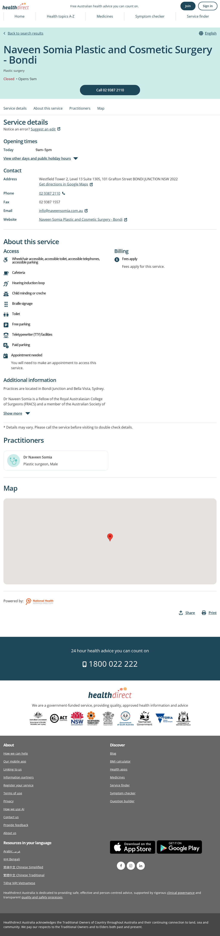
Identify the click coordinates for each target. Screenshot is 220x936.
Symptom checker (150, 16)
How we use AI (13, 809)
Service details (15, 108)
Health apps (118, 769)
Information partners (18, 777)
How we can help (15, 753)
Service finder (198, 16)
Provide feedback (15, 825)
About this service (48, 108)
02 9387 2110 (49, 193)
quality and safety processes (42, 897)
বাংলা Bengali (11, 859)
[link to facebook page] (121, 866)
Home (19, 16)
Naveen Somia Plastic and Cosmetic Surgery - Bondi (80, 219)
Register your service (18, 785)
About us (9, 833)
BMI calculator (120, 761)
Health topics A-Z (60, 16)
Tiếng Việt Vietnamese (19, 883)
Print (213, 612)
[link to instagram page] (131, 866)
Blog (113, 753)
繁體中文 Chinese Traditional (23, 875)
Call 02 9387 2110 (110, 90)
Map (100, 108)
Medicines (105, 16)
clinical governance (181, 893)
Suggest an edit (43, 129)
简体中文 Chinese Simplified (23, 867)
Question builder (122, 801)
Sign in (208, 6)
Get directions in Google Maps (63, 184)
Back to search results (25, 33)
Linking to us (12, 769)
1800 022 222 (112, 664)
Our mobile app (14, 761)
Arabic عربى (11, 851)
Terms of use (12, 793)
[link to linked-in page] (141, 866)
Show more (12, 413)
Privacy (8, 801)
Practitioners (79, 108)
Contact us (11, 817)
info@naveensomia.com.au (61, 210)
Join (188, 6)
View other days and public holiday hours (37, 158)
